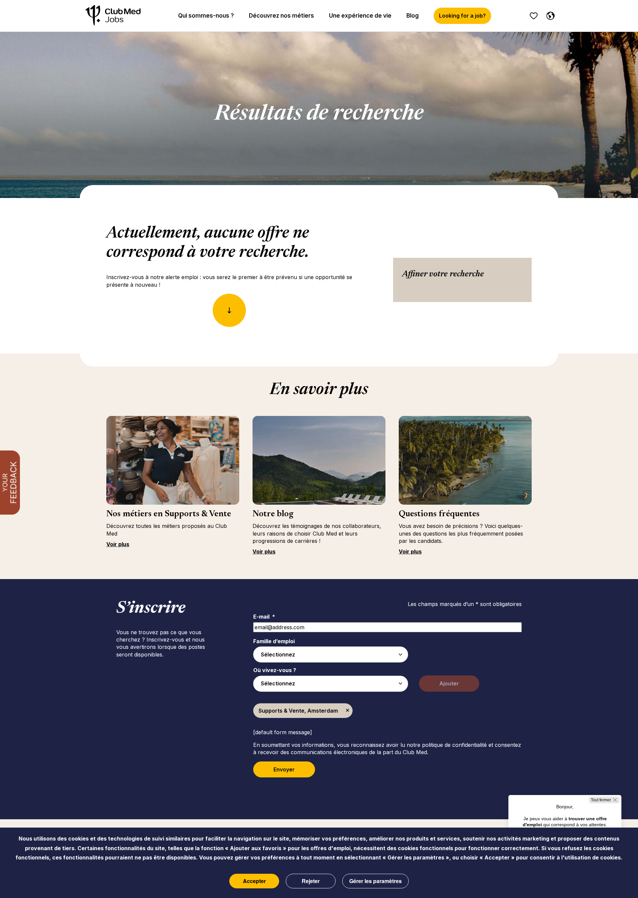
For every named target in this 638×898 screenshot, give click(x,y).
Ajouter (449, 683)
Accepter (254, 881)
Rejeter (311, 881)
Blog (412, 15)
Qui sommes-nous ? (206, 15)
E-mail (264, 616)
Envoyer (284, 769)
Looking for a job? (462, 15)
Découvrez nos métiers (281, 15)
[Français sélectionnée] (549, 14)
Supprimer (348, 710)
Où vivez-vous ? (274, 670)
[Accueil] (113, 16)
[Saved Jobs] (534, 16)
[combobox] (330, 654)
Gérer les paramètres (375, 881)
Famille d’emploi (274, 641)
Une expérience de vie (360, 15)
